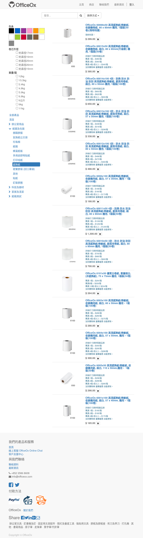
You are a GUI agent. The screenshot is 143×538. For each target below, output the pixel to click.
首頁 (11, 447)
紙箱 (15, 146)
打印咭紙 (18, 160)
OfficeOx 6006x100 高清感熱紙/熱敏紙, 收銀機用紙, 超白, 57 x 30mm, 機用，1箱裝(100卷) (107, 178)
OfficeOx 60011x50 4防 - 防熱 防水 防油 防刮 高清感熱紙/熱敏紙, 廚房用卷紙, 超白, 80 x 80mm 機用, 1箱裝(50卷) (107, 211)
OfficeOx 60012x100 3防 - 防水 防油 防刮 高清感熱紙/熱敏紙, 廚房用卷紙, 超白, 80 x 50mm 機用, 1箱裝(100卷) (107, 146)
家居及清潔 (18, 191)
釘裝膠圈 (18, 182)
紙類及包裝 (18, 128)
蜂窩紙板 (18, 151)
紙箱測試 (16, 196)
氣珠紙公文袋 (20, 137)
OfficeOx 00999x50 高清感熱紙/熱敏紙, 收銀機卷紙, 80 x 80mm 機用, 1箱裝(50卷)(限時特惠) (107, 27)
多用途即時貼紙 (21, 155)
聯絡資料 (13, 464)
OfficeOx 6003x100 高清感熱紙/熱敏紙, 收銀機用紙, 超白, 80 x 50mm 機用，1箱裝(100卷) (107, 302)
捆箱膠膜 (18, 132)
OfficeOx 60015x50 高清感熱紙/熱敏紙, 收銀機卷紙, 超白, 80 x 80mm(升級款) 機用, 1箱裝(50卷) (107, 48)
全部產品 (14, 115)
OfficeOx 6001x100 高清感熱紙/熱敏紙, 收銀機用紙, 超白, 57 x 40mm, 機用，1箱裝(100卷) (107, 400)
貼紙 (15, 178)
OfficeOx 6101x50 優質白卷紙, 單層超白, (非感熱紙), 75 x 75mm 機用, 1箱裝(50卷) (108, 274)
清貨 (11, 119)
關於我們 (28, 510)
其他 (15, 173)
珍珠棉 (16, 141)
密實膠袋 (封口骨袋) (24, 169)
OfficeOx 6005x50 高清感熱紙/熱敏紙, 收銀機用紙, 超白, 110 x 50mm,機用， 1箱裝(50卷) (108, 367)
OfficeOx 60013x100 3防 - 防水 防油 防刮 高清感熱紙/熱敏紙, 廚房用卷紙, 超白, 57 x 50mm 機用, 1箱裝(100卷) (107, 113)
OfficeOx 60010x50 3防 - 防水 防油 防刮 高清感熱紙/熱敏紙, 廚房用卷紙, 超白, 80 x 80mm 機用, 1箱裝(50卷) (107, 243)
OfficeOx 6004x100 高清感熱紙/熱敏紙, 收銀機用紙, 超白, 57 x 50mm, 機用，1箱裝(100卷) (107, 335)
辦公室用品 (18, 124)
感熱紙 (16, 164)
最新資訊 (13, 467)
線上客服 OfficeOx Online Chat (26, 450)
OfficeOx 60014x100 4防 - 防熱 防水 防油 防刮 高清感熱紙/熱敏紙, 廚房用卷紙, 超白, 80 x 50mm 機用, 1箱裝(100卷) (107, 81)
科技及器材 (18, 187)
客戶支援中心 (16, 454)
